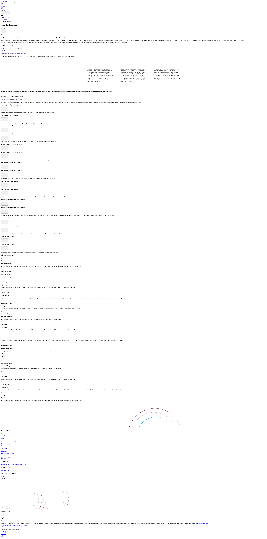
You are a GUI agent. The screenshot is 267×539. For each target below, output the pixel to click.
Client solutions (13, 525)
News (22, 525)
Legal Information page (202, 523)
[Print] (3, 28)
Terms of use (3, 535)
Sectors (5, 19)
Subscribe (3, 50)
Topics (2, 8)
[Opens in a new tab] (8, 514)
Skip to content (4, 1)
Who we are (3, 3)
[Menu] (2, 15)
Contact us (23, 526)
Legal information (4, 531)
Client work (25, 525)
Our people (3, 6)
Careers (8, 526)
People (2, 525)
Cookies (2, 536)
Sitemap (2, 537)
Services (8, 525)
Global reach (18, 526)
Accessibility (3, 534)
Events (4, 526)
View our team (4, 458)
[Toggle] (4, 109)
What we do (3, 5)
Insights (2, 7)
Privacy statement (4, 532)
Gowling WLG (6, 17)
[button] (14, 2)
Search (2, 10)
